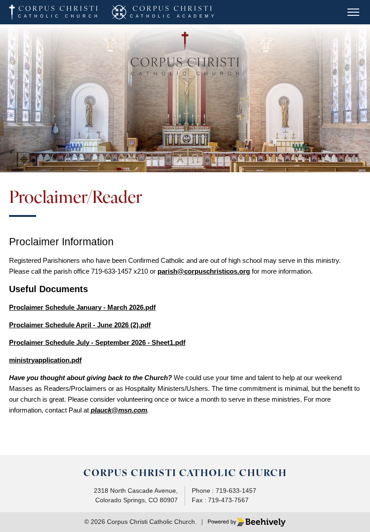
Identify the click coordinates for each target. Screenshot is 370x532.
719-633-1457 (236, 490)
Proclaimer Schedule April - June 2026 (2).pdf (80, 325)
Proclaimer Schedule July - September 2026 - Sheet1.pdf (97, 342)
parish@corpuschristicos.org (203, 271)
